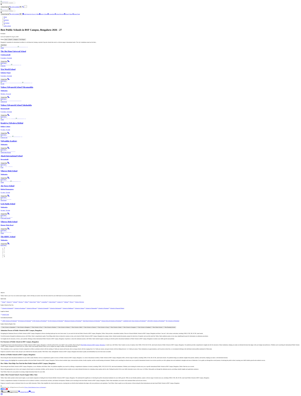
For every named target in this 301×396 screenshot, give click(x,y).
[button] (150, 3)
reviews (7, 360)
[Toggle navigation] (25, 6)
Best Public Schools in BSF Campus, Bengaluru (93, 345)
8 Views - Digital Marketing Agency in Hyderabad (34, 387)
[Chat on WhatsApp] (2, 394)
